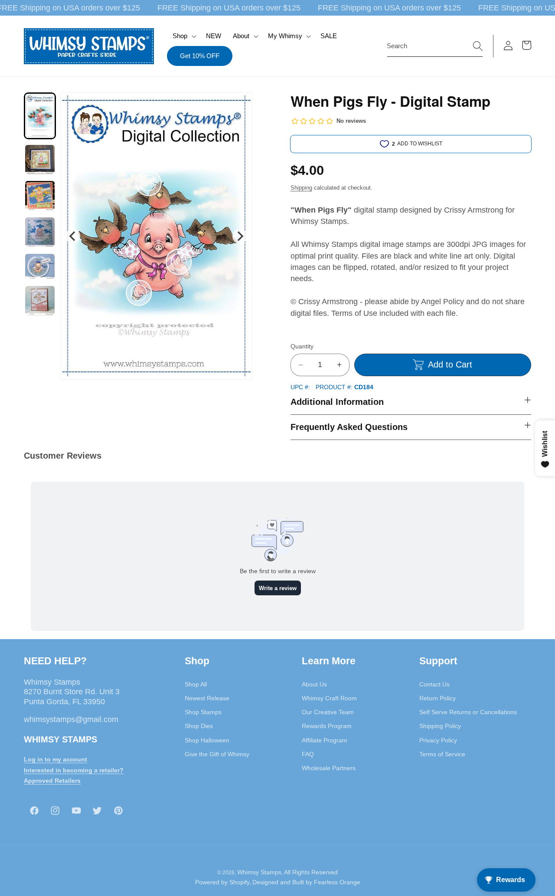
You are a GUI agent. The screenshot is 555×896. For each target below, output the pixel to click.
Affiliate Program (324, 739)
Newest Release (207, 697)
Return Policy (437, 697)
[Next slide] (239, 236)
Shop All (196, 683)
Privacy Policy (438, 739)
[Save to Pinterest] (240, 104)
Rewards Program (327, 725)
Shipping (301, 187)
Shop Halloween (207, 739)
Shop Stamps (203, 712)
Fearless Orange (337, 882)
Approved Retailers (52, 780)
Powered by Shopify (222, 882)
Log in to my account (55, 758)
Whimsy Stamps (259, 871)
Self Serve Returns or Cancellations (468, 712)
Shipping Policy (440, 725)
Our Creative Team (328, 712)
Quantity (302, 346)
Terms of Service (442, 753)
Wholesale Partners (329, 768)
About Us (314, 683)
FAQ (308, 753)
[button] (183, 36)
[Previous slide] (72, 236)
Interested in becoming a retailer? (74, 769)
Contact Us (434, 683)
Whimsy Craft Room (329, 697)
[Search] (478, 45)
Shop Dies (199, 725)
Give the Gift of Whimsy (217, 753)
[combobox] (435, 46)
